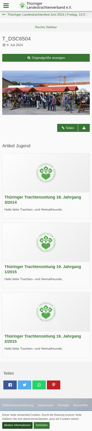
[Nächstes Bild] (83, 92)
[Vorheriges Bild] (8, 92)
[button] (6, 5)
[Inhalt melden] (84, 128)
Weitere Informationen (17, 425)
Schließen (42, 425)
